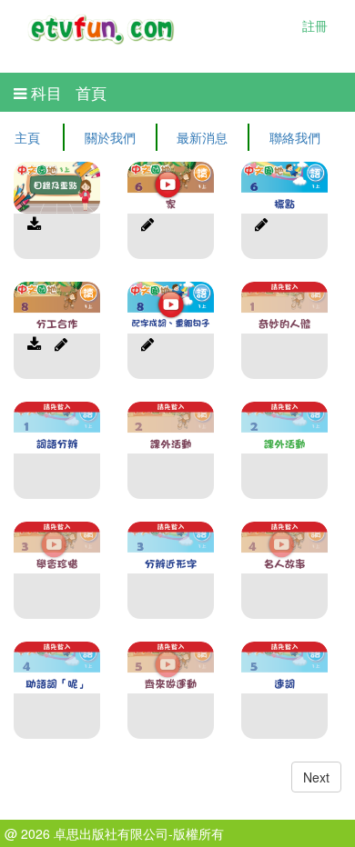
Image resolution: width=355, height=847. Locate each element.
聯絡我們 (294, 137)
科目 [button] (44, 93)
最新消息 (202, 137)
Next (316, 777)
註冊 (315, 25)
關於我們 (110, 137)
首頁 (91, 93)
